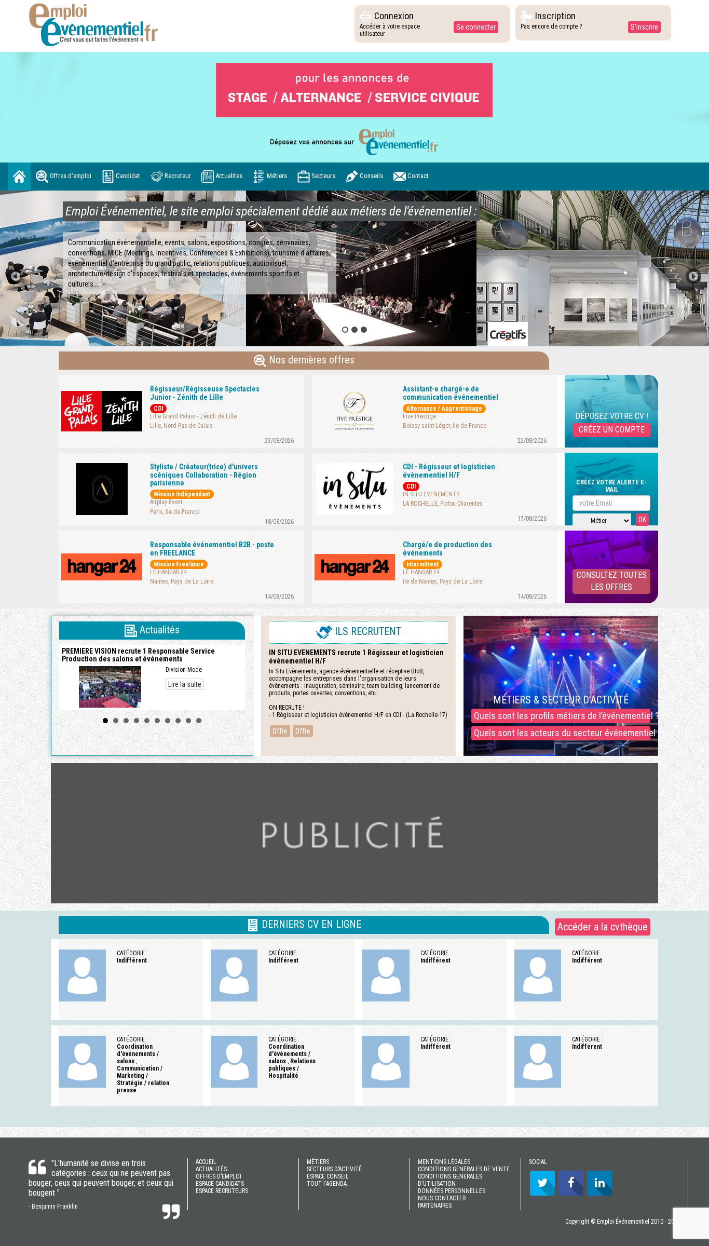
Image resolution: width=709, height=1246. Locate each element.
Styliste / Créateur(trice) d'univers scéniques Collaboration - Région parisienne (204, 475)
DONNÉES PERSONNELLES (451, 1191)
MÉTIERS (318, 1162)
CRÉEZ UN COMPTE (612, 430)
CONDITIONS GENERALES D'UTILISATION (450, 1180)
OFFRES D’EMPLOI (218, 1176)
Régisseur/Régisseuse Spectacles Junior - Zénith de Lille (205, 393)
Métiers (276, 176)
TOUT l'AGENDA (327, 1183)
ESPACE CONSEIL (328, 1176)
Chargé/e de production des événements (447, 548)
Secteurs (322, 176)
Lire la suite (184, 684)
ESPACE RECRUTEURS (222, 1191)
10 (198, 720)
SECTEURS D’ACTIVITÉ (334, 1169)
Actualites (228, 176)
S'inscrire (644, 27)
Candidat (127, 176)
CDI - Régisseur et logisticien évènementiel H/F (449, 471)
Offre (280, 731)
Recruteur (177, 176)
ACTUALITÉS (211, 1169)
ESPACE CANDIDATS (220, 1183)
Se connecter (476, 27)
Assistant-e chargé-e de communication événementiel (450, 393)
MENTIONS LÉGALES (444, 1162)
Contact (417, 176)
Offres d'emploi (69, 176)
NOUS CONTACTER (442, 1198)
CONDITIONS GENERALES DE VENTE (464, 1169)
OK (642, 520)
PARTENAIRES (435, 1205)
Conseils (370, 176)
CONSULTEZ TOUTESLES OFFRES (612, 581)
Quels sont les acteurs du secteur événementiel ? (562, 732)
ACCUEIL (206, 1162)
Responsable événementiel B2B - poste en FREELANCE (212, 548)
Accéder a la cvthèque (602, 926)
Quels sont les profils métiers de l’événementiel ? (562, 715)
